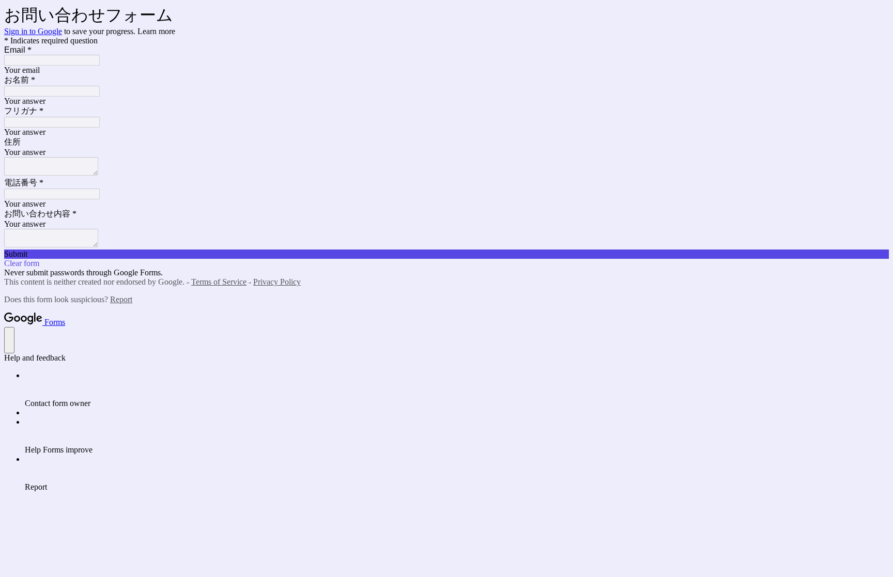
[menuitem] (457, 389)
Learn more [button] (156, 31)
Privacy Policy (277, 281)
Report (121, 299)
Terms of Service (219, 281)
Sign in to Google (33, 31)
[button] (446, 254)
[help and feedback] (9, 340)
